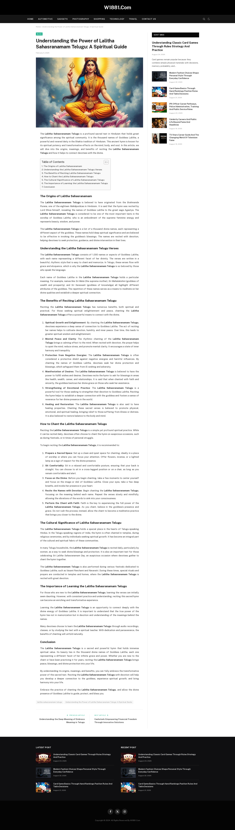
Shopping (99, 19)
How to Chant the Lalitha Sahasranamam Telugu (68, 176)
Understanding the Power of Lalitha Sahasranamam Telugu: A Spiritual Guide (99, 702)
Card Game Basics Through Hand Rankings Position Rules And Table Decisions (183, 91)
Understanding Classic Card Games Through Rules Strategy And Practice (175, 46)
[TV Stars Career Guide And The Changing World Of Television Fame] (159, 138)
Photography (80, 19)
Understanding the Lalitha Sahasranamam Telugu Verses (73, 169)
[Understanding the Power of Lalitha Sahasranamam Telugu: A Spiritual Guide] (89, 92)
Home (30, 19)
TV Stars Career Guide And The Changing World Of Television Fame (184, 137)
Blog (39, 34)
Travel (133, 19)
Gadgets (62, 19)
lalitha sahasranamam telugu (49, 702)
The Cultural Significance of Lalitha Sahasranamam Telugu (74, 180)
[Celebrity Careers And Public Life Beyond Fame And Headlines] (159, 123)
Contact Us (149, 19)
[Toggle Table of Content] (105, 162)
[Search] (204, 19)
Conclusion (49, 187)
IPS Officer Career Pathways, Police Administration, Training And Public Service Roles (184, 106)
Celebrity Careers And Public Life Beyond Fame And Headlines (183, 122)
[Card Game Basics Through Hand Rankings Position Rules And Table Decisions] (159, 92)
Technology (117, 19)
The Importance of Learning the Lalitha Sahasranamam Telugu (76, 183)
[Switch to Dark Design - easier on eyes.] (208, 19)
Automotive (45, 19)
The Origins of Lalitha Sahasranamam (63, 166)
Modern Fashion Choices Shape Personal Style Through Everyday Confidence (184, 75)
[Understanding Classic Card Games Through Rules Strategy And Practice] (43, 758)
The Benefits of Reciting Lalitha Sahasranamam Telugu (72, 173)
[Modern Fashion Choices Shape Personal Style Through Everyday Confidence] (159, 76)
